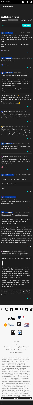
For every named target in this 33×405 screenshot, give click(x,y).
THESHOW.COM (6, 2)
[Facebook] (11, 309)
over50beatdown (10, 197)
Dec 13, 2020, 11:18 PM (21, 251)
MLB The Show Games (16, 352)
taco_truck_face (7, 126)
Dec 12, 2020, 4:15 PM (24, 32)
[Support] (27, 2)
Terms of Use (16, 341)
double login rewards (20, 75)
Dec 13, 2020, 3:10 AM (21, 156)
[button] (2, 402)
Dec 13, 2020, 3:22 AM (25, 174)
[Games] (23, 2)
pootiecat (8, 58)
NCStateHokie (9, 174)
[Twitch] (21, 309)
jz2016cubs (9, 72)
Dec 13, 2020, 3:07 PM (24, 212)
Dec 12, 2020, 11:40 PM (22, 126)
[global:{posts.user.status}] (2, 126)
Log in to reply (27, 25)
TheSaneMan (6, 111)
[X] (1, 309)
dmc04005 (9, 143)
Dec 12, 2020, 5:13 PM (22, 58)
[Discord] (26, 309)
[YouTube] (16, 309)
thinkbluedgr (9, 32)
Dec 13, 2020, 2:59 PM (11, 199)
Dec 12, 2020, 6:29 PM (20, 111)
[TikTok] (31, 309)
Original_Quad (6, 156)
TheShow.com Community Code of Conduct (16, 347)
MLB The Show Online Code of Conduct (16, 349)
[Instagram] (6, 309)
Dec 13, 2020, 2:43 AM (23, 143)
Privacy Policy (16, 344)
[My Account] (31, 2)
